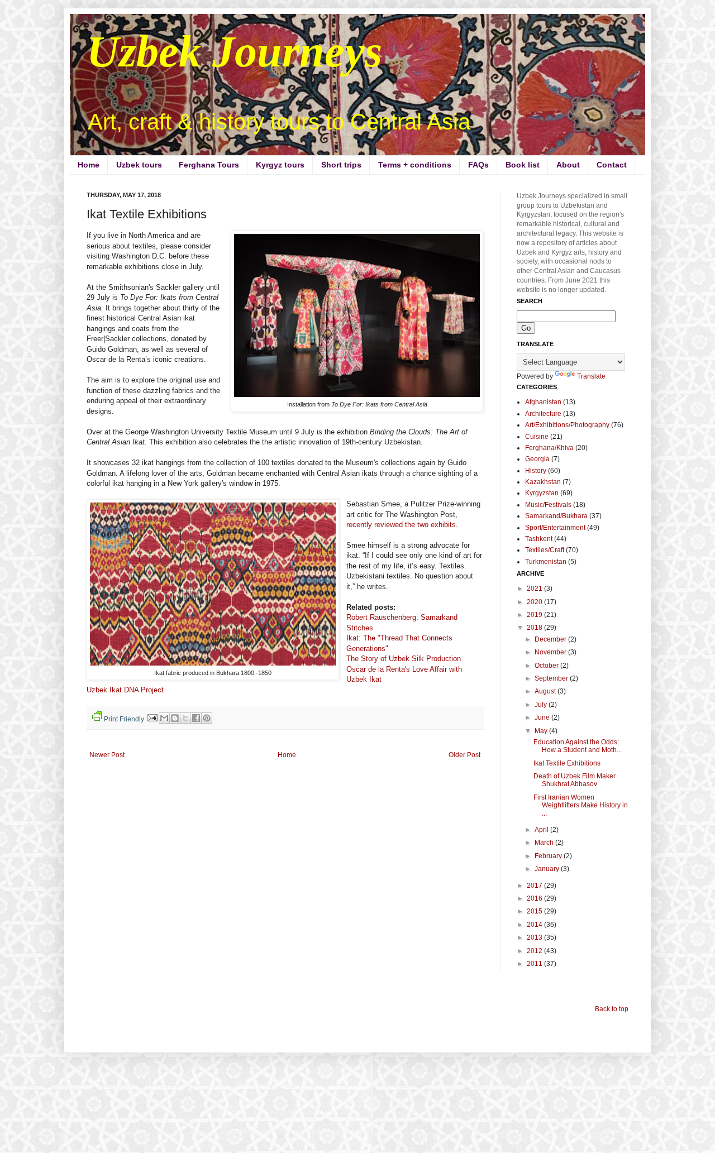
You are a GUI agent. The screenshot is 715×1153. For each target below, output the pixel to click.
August (546, 691)
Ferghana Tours (209, 164)
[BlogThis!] (174, 718)
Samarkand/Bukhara (556, 516)
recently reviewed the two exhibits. (403, 524)
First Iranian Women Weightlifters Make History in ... (580, 805)
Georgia (537, 459)
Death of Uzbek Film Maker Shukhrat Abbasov (574, 780)
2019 (535, 615)
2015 (535, 911)
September (552, 678)
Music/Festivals (548, 505)
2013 (535, 937)
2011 (535, 964)
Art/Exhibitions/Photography (567, 425)
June (543, 717)
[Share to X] (185, 718)
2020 (535, 602)
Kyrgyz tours (280, 164)
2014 (535, 925)
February (549, 856)
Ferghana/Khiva (549, 448)
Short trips (341, 164)
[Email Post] (151, 717)
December (551, 639)
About (568, 164)
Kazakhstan (543, 482)
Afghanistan (543, 402)
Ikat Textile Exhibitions (566, 763)
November (551, 652)
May (542, 731)
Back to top (611, 1009)
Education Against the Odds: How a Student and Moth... (577, 746)
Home (88, 164)
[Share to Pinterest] (206, 718)
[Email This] (164, 718)
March (545, 842)
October (547, 665)
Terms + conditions (414, 164)
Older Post (464, 755)
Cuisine (537, 437)
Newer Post (107, 755)
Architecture (543, 414)
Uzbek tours (139, 164)
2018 (535, 627)
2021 (535, 588)
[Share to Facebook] (196, 718)
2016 (535, 898)
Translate (591, 376)
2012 (535, 951)
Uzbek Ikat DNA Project (125, 690)
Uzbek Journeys (234, 51)
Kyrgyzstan (542, 493)
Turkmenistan (545, 562)
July (542, 705)
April (542, 830)
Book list (523, 164)
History (535, 471)
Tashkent (538, 539)
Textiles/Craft (544, 550)
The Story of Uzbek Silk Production (403, 658)
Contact (612, 164)
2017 (535, 885)
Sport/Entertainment (555, 528)
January (548, 869)
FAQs (478, 164)
